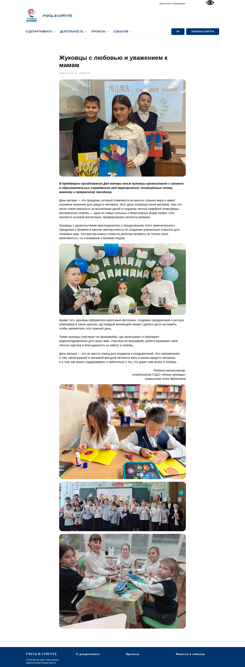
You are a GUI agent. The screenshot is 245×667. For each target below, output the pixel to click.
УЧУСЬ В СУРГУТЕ (57, 16)
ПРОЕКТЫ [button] (98, 31)
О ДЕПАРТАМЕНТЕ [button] (39, 31)
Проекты (132, 654)
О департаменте (88, 654)
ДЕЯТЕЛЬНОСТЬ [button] (72, 31)
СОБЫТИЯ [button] (121, 31)
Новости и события (190, 654)
